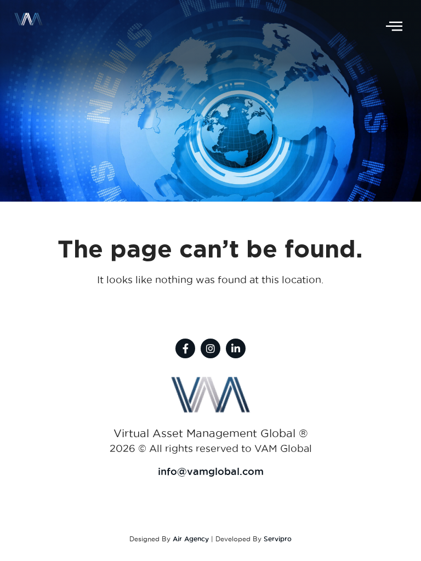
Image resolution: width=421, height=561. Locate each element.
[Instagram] (210, 348)
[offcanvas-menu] (394, 26)
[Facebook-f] (185, 348)
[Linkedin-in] (236, 348)
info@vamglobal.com (211, 471)
